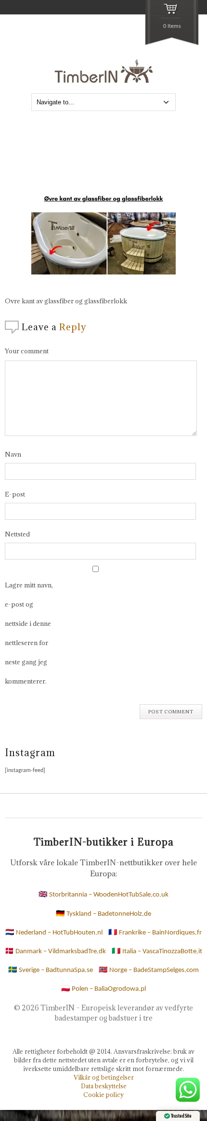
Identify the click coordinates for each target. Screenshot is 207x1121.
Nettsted (17, 534)
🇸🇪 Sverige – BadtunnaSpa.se (50, 970)
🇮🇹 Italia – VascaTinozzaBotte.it (157, 951)
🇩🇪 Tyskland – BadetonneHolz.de (103, 914)
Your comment (27, 351)
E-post (15, 494)
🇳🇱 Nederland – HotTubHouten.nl (54, 932)
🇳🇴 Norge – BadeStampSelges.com (149, 970)
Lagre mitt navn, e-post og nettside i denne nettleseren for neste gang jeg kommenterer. (29, 633)
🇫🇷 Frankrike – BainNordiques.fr (155, 932)
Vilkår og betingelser (104, 1077)
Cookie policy (103, 1094)
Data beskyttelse (104, 1086)
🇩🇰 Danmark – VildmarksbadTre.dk (55, 951)
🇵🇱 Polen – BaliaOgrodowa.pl (103, 989)
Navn (13, 454)
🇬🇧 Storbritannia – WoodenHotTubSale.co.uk (103, 894)
